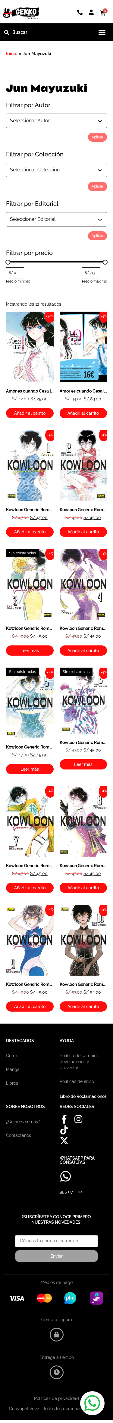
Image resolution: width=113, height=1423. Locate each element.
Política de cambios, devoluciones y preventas (79, 1061)
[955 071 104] (66, 1176)
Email (20, 1233)
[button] (102, 32)
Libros (12, 1083)
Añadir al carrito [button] (30, 413)
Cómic (12, 1055)
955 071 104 (71, 1191)
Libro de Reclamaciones (83, 1096)
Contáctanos (18, 1135)
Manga (13, 1069)
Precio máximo (94, 281)
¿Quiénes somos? (23, 1121)
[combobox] (54, 120)
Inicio (11, 53)
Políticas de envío (77, 1081)
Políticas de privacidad (56, 1398)
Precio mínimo (18, 281)
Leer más (29, 650)
